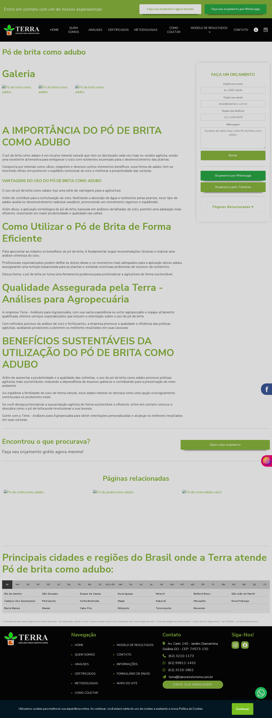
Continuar (242, 709)
